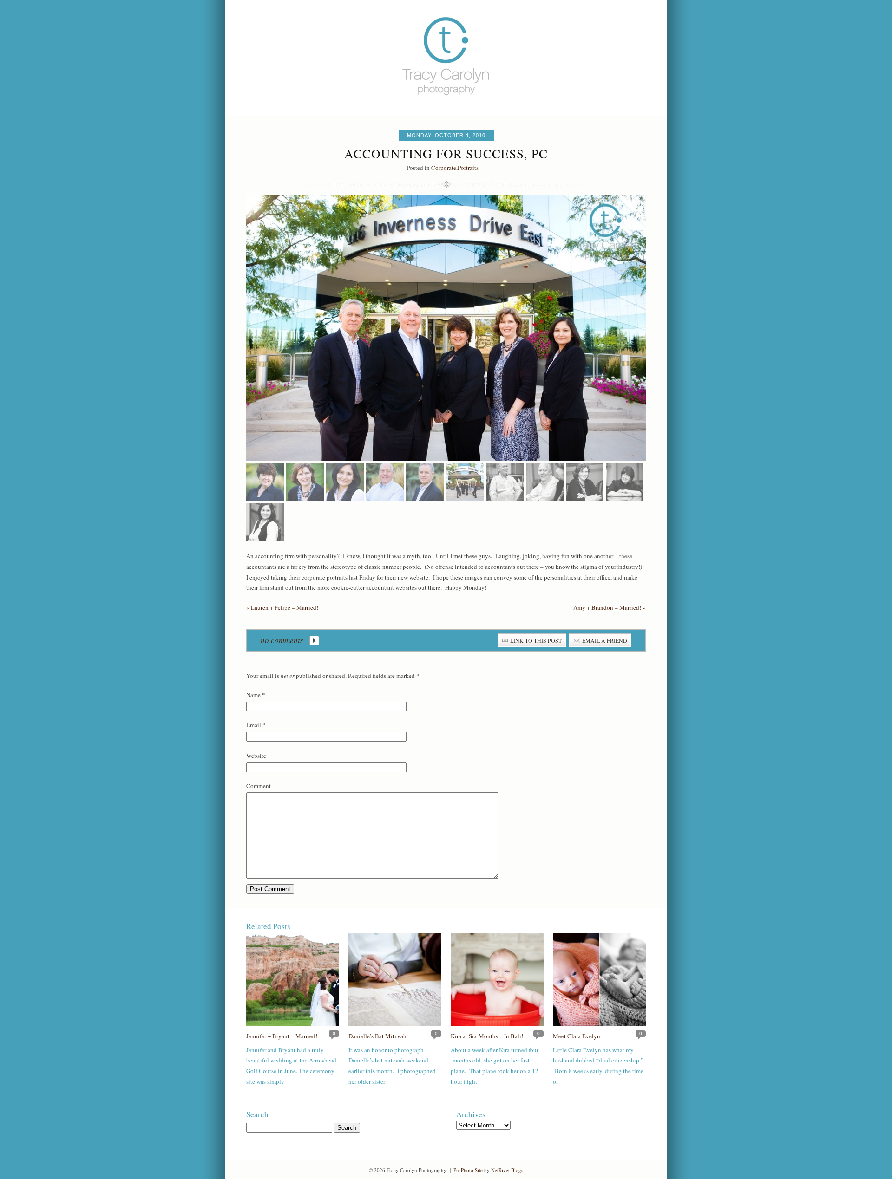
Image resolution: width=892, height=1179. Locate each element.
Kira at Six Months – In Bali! (487, 1036)
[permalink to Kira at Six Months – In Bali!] (497, 1023)
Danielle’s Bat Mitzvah (377, 1036)
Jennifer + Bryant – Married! (281, 1036)
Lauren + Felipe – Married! (282, 607)
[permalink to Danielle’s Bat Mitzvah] (394, 1023)
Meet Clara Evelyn (576, 1036)
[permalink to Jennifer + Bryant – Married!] (292, 1023)
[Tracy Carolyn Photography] (446, 114)
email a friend (604, 640)
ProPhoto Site (468, 1169)
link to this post (536, 640)
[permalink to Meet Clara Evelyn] (599, 1023)
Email (253, 725)
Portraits (468, 167)
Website (256, 755)
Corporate (443, 167)
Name (253, 694)
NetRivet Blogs (507, 1169)
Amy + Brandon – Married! (609, 607)
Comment (258, 786)
